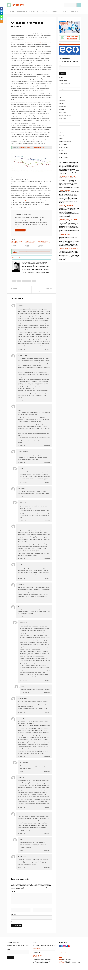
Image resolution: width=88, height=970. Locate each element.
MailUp (60, 959)
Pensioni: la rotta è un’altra (64, 234)
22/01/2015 (24, 850)
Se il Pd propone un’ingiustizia (18, 290)
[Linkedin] (1, 13)
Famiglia (62, 94)
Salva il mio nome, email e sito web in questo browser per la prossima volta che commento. (28, 921)
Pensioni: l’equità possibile (64, 190)
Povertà (62, 135)
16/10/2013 (26, 692)
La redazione (64, 11)
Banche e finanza (63, 80)
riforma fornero (27, 280)
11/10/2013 (22, 349)
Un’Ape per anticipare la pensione (66, 205)
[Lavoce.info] (16, 5)
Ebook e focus (45, 11)
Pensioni (62, 132)
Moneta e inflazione (64, 129)
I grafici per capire (34, 11)
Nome (13, 906)
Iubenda (60, 961)
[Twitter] (1, 11)
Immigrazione (63, 106)
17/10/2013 (22, 807)
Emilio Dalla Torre (62, 962)
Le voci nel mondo (62, 952)
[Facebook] (1, 8)
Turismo (62, 150)
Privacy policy (36, 956)
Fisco (61, 97)
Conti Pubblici (63, 86)
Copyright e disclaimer (38, 955)
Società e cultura (63, 144)
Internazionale (63, 118)
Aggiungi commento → (46, 298)
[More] (1, 21)
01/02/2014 (22, 867)
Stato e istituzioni (64, 147)
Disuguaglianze (63, 89)
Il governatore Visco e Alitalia (45, 290)
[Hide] (0, 23)
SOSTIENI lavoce (20, 230)
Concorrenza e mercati (65, 83)
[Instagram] (64, 946)
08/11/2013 (24, 771)
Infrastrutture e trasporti (65, 115)
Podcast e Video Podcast (22, 11)
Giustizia (62, 103)
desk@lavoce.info (37, 948)
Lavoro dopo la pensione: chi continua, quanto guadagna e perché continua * (44, 242)
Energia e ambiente (64, 91)
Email (34, 906)
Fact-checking (55, 11)
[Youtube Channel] (69, 946)
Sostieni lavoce (74, 11)
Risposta (47, 349)
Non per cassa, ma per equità (65, 161)
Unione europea (63, 153)
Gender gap (62, 100)
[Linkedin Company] (67, 946)
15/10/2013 (24, 680)
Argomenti (11, 11)
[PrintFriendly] (1, 19)
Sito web (13, 914)
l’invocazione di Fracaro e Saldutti (34, 42)
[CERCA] (79, 5)
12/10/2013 (22, 462)
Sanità (61, 138)
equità (13, 280)
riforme (34, 280)
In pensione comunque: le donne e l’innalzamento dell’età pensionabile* (30, 242)
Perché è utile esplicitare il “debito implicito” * (68, 219)
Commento (14, 891)
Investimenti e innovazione (65, 121)
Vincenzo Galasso (18, 258)
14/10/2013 (24, 482)
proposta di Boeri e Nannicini (26, 200)
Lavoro (61, 124)
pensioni (19, 280)
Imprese (62, 109)
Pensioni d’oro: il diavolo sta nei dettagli (67, 176)
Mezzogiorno (63, 126)
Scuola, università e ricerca (65, 141)
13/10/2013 (22, 600)
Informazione (63, 112)
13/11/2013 (22, 833)
